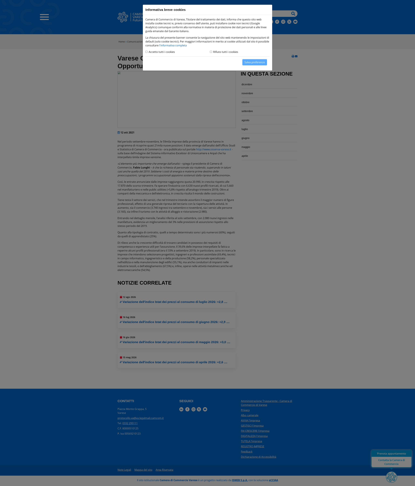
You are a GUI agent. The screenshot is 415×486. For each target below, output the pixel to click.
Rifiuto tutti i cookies (225, 52)
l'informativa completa (173, 45)
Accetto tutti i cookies (162, 52)
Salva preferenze (254, 62)
